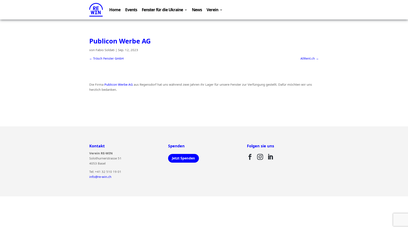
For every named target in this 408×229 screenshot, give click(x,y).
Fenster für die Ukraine (162, 10)
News (197, 10)
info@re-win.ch (100, 177)
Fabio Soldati (105, 50)
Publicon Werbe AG (118, 84)
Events (131, 10)
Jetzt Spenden (183, 158)
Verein (212, 10)
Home (114, 10)
